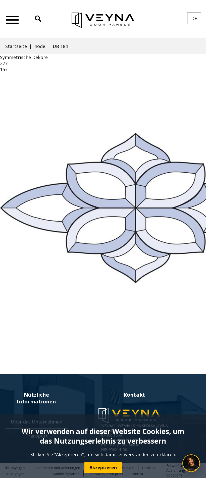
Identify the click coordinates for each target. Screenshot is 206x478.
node (39, 46)
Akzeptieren (103, 467)
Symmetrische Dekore (24, 57)
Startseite (16, 46)
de (196, 19)
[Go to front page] (103, 20)
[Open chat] (191, 463)
